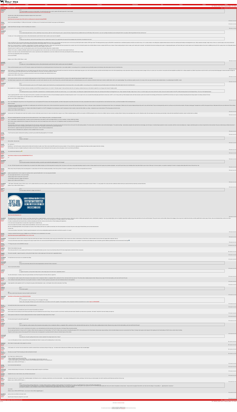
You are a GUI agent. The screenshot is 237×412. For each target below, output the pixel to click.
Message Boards (135, 4)
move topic (119, 402)
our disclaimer (123, 408)
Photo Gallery (99, 4)
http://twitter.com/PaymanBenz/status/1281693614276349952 (19, 296)
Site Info (226, 4)
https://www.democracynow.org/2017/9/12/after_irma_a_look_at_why (21, 235)
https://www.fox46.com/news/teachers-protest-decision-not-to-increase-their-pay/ (35, 12)
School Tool (69, 4)
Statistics (181, 4)
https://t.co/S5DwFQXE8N (94, 301)
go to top (1, 401)
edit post (2, 12)
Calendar (26, 4)
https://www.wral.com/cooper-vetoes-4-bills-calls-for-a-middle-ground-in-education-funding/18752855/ (27, 19)
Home (8, 4)
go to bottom (2, 6)
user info (2, 24)
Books (46, 4)
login (13, 3)
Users (162, 4)
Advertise (204, 4)
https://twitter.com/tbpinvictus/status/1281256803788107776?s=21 (20, 155)
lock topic (122, 402)
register (15, 3)
